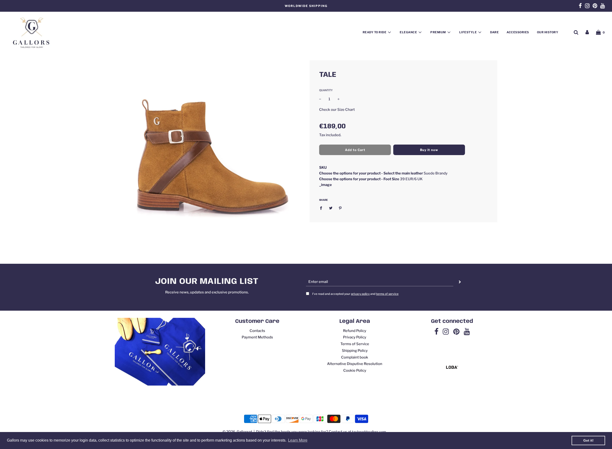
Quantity (326, 90)
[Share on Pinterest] (340, 208)
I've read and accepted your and (355, 294)
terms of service (387, 294)
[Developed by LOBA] (452, 367)
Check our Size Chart (337, 109)
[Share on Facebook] (322, 208)
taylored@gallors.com (369, 432)
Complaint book (354, 357)
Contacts (257, 331)
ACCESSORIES (518, 32)
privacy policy (360, 294)
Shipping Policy (355, 350)
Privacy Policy (354, 337)
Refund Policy (354, 331)
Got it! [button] (588, 440)
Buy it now (429, 150)
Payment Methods (257, 337)
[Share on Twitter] (330, 208)
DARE (494, 32)
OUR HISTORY (547, 32)
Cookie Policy (354, 370)
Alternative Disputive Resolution (354, 364)
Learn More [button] (297, 440)
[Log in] (587, 32)
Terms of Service (354, 344)
